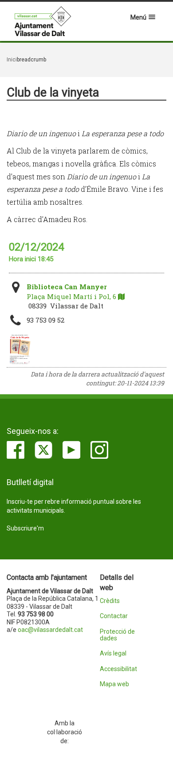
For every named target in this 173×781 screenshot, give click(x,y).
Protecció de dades (117, 635)
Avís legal (113, 653)
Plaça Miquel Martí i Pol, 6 (72, 291)
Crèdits (110, 601)
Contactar (114, 616)
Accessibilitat (118, 669)
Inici (12, 60)
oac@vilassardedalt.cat (50, 629)
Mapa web (114, 684)
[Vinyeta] (20, 349)
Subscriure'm (25, 528)
